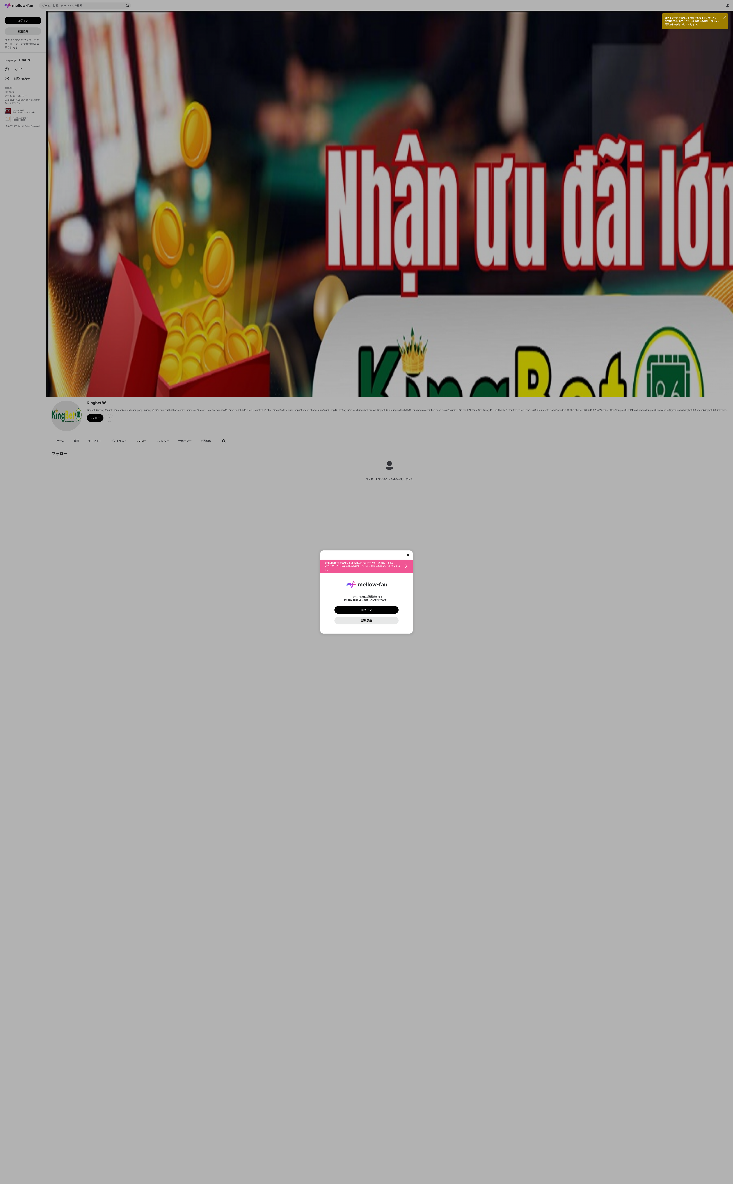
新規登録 (366, 620)
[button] (366, 566)
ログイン (366, 609)
